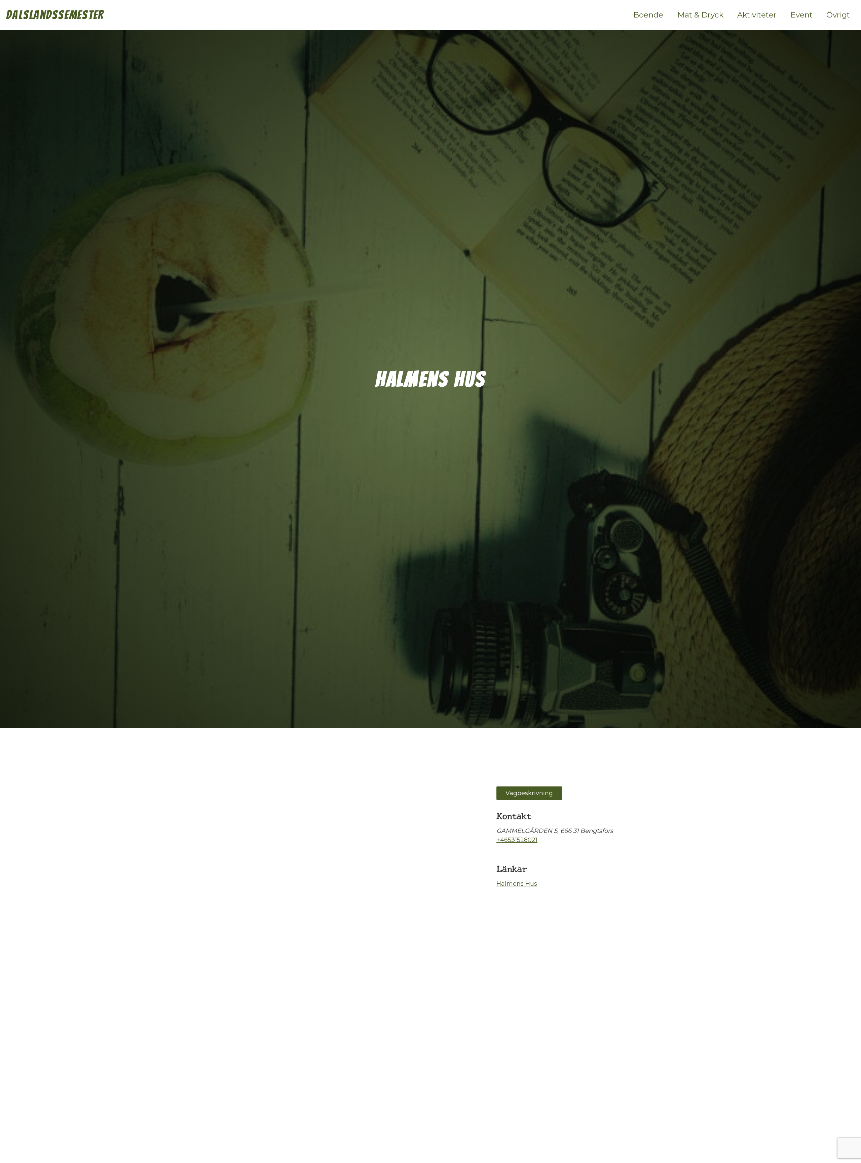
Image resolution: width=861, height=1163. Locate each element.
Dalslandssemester (55, 15)
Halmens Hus (516, 883)
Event (801, 15)
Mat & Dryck (700, 15)
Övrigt (838, 15)
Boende (648, 15)
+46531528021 (516, 840)
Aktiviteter (757, 15)
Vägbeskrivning (529, 793)
